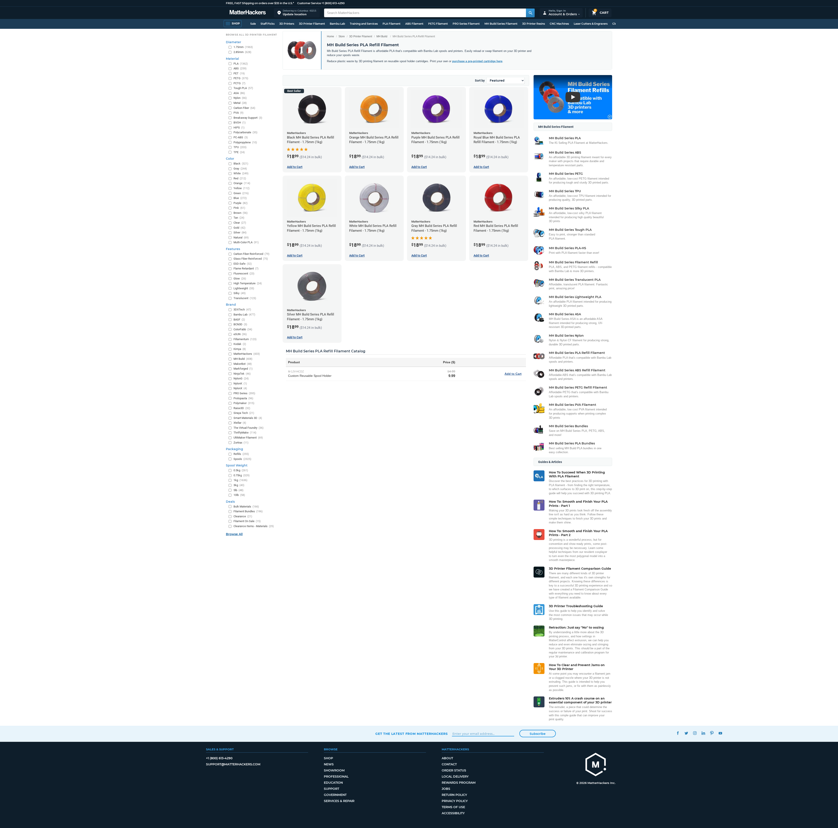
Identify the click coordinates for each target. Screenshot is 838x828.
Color (230, 159)
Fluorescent (244, 273)
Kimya (240, 349)
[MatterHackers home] (248, 13)
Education (333, 783)
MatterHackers (247, 354)
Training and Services (364, 23)
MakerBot (243, 363)
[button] (297, 12)
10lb (239, 495)
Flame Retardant (246, 268)
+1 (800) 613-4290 (333, 3)
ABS (240, 68)
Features (233, 249)
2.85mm (242, 52)
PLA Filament (391, 23)
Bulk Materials (246, 506)
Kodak (240, 344)
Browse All (234, 534)
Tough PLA (243, 88)
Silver (240, 232)
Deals (230, 502)
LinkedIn (703, 733)
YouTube (720, 733)
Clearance (243, 516)
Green (241, 193)
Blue (240, 198)
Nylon (240, 98)
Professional (336, 776)
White (241, 173)
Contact (449, 764)
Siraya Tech (244, 413)
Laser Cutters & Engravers (591, 23)
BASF (239, 319)
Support (331, 789)
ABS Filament (414, 23)
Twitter (686, 733)
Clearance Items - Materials (254, 526)
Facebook (678, 733)
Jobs (446, 789)
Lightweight (244, 288)
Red (240, 178)
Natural (241, 237)
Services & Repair (339, 801)
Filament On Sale (247, 521)
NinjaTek (242, 373)
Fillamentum (245, 339)
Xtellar (240, 423)
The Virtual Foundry (249, 427)
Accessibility (453, 813)
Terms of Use (453, 807)
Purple (241, 203)
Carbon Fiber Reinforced (252, 253)
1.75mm (243, 47)
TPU (240, 147)
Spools (242, 459)
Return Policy (454, 795)
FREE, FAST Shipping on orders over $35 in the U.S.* (260, 3)
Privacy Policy (455, 801)
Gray (240, 168)
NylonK (240, 383)
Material (232, 59)
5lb (239, 490)
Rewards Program (459, 783)
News (329, 764)
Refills (241, 454)
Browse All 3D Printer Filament (251, 34)
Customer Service (309, 3)
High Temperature (248, 283)
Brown (241, 212)
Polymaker (244, 403)
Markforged (243, 368)
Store (341, 36)
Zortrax (241, 442)
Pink (239, 208)
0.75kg (242, 475)
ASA (239, 93)
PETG (241, 78)
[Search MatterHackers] (530, 13)
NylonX (240, 388)
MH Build (381, 36)
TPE (239, 152)
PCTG (240, 83)
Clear (240, 222)
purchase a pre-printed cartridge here (477, 61)
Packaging (234, 449)
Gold (240, 227)
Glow (240, 278)
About (447, 758)
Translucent (245, 298)
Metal (240, 103)
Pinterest (712, 733)
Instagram (695, 733)
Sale (253, 23)
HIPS (239, 127)
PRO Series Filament (466, 23)
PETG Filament (438, 23)
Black (241, 163)
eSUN (240, 334)
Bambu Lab (337, 23)
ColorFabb (243, 329)
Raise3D (242, 408)
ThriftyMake (245, 432)
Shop (328, 758)
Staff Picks (268, 23)
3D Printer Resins (533, 23)
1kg (240, 480)
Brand (231, 305)
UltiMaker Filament (248, 437)
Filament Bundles (248, 511)
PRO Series (244, 393)
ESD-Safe (243, 263)
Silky (240, 293)
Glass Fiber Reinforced (251, 259)
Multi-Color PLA (246, 242)
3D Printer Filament (312, 23)
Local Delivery (455, 776)
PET (239, 73)
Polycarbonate (246, 132)
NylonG (241, 378)
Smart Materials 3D (248, 418)
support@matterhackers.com (233, 764)
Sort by (480, 80)
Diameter (233, 42)
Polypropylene (245, 142)
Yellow (242, 188)
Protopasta (243, 398)
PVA (239, 112)
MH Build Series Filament (500, 23)
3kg (239, 485)
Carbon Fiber (244, 108)
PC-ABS (241, 137)
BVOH (240, 122)
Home (330, 36)
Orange (242, 183)
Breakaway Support (248, 117)
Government (335, 795)
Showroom (334, 770)
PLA (241, 63)
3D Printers (286, 23)
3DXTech (242, 309)
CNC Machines (559, 23)
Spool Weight (236, 466)
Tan (239, 217)
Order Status (454, 770)
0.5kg (241, 470)
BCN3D (240, 324)
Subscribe (538, 734)
